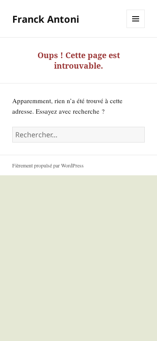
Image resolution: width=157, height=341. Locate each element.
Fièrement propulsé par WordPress (48, 165)
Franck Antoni (45, 18)
